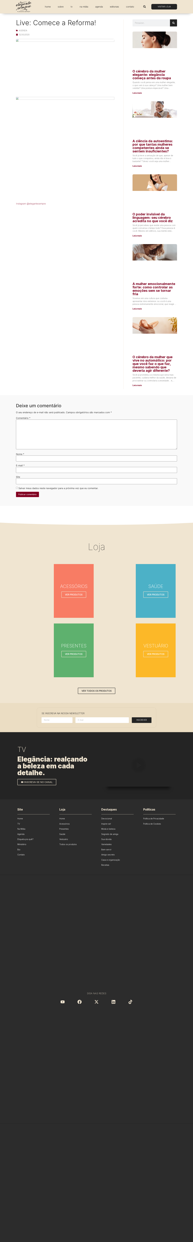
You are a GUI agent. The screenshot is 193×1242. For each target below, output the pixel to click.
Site (18, 477)
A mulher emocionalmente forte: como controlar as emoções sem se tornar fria (154, 289)
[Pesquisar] (173, 22)
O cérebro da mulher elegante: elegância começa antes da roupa (152, 74)
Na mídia (84, 6)
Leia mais (137, 93)
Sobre (61, 6)
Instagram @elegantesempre (31, 203)
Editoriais (114, 6)
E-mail (20, 465)
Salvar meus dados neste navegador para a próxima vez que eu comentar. (58, 488)
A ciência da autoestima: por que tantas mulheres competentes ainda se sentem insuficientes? (153, 146)
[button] (144, 6)
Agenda (99, 6)
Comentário (23, 418)
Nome (20, 454)
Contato (130, 6)
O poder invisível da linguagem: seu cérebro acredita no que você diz (153, 217)
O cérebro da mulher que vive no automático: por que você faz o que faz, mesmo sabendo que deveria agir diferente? (153, 364)
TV (72, 6)
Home (48, 6)
